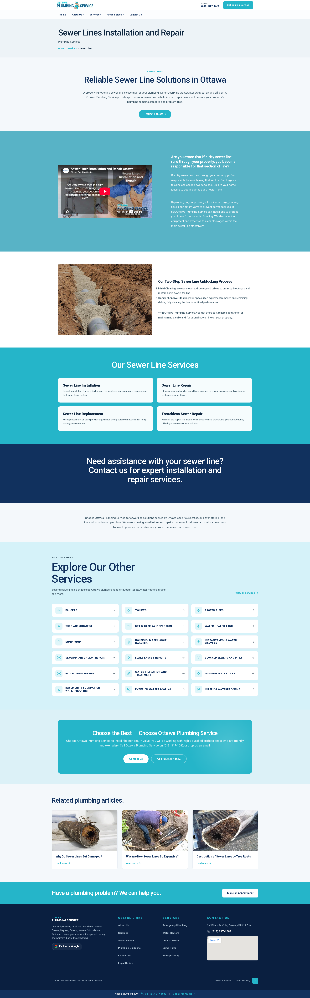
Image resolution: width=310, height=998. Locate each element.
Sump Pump (169, 948)
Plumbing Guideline (129, 948)
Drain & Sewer (171, 940)
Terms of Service (223, 980)
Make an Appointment (240, 893)
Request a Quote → (155, 114)
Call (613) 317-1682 (169, 758)
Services (95, 14)
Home (62, 14)
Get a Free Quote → (184, 994)
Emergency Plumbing (175, 925)
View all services (246, 592)
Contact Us (135, 14)
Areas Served (115, 14)
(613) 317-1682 (210, 6)
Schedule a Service (238, 5)
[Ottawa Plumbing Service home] (75, 5)
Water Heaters (171, 933)
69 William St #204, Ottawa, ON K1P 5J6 (229, 925)
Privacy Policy (243, 980)
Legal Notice (125, 963)
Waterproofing (171, 955)
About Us (78, 14)
